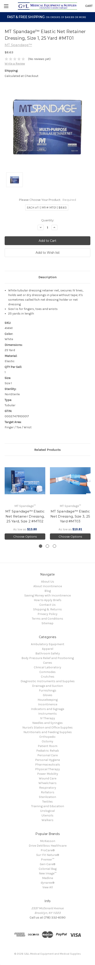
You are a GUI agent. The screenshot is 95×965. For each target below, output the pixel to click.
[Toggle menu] (6, 6)
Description (47, 277)
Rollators (47, 792)
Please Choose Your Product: (47, 199)
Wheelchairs (47, 783)
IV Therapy (47, 718)
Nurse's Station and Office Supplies (47, 727)
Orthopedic (47, 737)
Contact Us (47, 605)
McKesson (47, 841)
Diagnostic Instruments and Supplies (48, 681)
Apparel (47, 649)
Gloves (47, 695)
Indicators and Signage (47, 709)
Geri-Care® (47, 864)
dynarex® (47, 883)
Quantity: (47, 220)
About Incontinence (47, 586)
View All (47, 887)
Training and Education (47, 806)
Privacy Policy (47, 614)
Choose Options (25, 536)
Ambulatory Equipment (47, 644)
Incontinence (47, 704)
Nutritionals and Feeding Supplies (47, 732)
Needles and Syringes (47, 723)
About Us (47, 581)
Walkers (47, 820)
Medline (47, 878)
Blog (47, 591)
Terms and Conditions (47, 618)
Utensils (47, 815)
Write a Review (15, 63)
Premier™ (47, 859)
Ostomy (47, 741)
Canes (47, 663)
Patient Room (47, 746)
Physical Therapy (47, 769)
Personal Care (47, 755)
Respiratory (47, 788)
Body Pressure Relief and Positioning (47, 658)
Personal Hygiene (47, 760)
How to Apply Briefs (47, 600)
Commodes (47, 672)
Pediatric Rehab (47, 751)
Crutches (47, 676)
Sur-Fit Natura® (47, 855)
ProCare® (48, 850)
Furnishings (47, 690)
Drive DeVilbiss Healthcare (47, 846)
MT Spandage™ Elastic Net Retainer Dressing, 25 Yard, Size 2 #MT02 (25, 516)
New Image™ (47, 873)
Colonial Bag (48, 869)
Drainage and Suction (47, 686)
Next (90, 500)
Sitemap (47, 623)
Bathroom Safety (47, 653)
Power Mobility (47, 774)
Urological (47, 811)
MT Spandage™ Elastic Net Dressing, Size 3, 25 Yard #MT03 (70, 516)
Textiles (47, 801)
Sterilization (47, 797)
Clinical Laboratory (47, 667)
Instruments (47, 713)
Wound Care (47, 778)
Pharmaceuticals (47, 764)
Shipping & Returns (47, 609)
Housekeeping (48, 700)
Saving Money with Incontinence (47, 595)
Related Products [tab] (47, 450)
